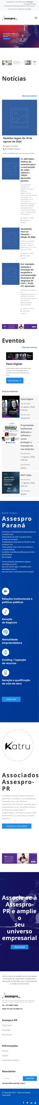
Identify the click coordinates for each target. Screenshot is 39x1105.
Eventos (5, 1055)
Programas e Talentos (10, 1060)
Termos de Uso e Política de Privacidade (19, 9)
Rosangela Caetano (12, 149)
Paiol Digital (14, 364)
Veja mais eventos (29, 347)
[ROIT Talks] (11, 483)
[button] (36, 18)
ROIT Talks (26, 475)
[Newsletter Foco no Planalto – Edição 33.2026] (11, 239)
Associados (6, 1030)
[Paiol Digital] (19, 356)
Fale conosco (7, 1034)
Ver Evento (14, 380)
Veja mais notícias (29, 96)
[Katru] (17, 745)
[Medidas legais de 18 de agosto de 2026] (19, 117)
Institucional (7, 1025)
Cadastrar (30, 1078)
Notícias (5, 1051)
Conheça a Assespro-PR (6, 38)
